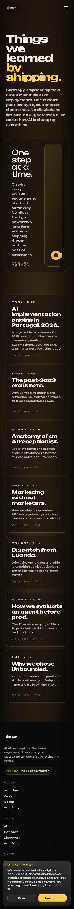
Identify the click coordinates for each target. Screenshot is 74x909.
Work (8, 796)
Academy (11, 807)
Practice (11, 790)
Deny (22, 898)
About (9, 826)
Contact (11, 831)
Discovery (12, 837)
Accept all (52, 898)
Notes (9, 801)
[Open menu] (66, 8)
